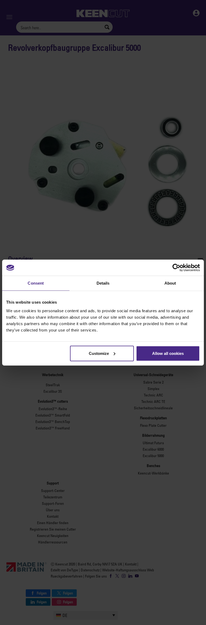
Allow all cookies (168, 353)
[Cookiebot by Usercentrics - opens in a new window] (176, 268)
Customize (99, 353)
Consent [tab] (36, 283)
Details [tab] (103, 283)
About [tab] (170, 283)
